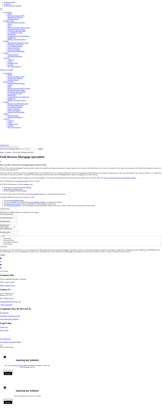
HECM (10, 14)
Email (5, 221)
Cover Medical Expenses (15, 46)
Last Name (6, 218)
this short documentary (14, 205)
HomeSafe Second (13, 19)
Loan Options (8, 12)
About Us (7, 58)
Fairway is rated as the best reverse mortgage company (120, 178)
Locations (10, 65)
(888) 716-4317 (9, 298)
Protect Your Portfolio (14, 49)
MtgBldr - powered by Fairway (17, 39)
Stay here (8, 373)
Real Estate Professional (11, 242)
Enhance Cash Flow (14, 48)
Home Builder (8, 244)
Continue (8, 372)
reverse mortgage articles (16, 200)
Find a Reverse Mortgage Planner (10, 149)
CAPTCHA (3, 247)
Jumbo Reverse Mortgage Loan (13, 189)
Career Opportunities (6, 305)
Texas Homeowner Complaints (9, 319)
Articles (10, 24)
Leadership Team (13, 63)
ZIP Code (6, 228)
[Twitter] (1, 261)
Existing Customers (9, 2)
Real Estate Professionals (15, 56)
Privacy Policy (4, 330)
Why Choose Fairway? (14, 66)
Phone (5, 232)
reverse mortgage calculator (37, 202)
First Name (6, 214)
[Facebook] (1, 265)
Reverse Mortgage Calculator (12, 5)
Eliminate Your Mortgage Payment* (18, 43)
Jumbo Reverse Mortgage (15, 17)
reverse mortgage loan (21, 181)
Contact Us (7, 4)
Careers (10, 61)
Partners (6, 53)
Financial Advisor (9, 240)
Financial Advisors (13, 55)
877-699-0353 (4, 313)
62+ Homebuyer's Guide (15, 32)
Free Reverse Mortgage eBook (17, 31)
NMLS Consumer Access (7, 285)
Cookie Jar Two (4, 209)
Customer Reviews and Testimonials (18, 36)
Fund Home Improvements (15, 44)
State (4, 225)
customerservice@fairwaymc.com (10, 316)
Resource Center (9, 21)
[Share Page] (0, 268)
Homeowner (7, 238)
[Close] (5, 357)
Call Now (3, 145)
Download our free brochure (12, 204)
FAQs (9, 26)
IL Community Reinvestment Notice (10, 342)
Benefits (6, 41)
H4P (24, 191)
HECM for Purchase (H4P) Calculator (19, 27)
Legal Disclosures (5, 339)
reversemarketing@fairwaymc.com (10, 301)
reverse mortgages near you (37, 194)
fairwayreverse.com (20, 365)
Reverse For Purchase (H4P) (16, 16)
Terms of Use (4, 327)
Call (7, 145)
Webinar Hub (11, 34)
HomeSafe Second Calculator (16, 29)
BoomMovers (12, 38)
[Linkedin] (0, 258)
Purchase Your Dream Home (16, 51)
